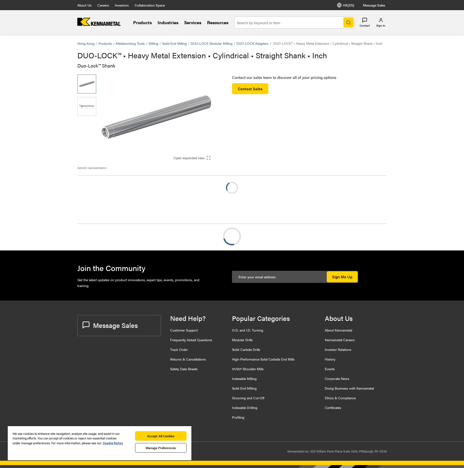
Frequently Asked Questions (191, 339)
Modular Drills (242, 339)
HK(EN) (348, 5)
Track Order (179, 349)
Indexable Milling (244, 378)
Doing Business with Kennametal (349, 388)
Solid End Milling (174, 43)
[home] (99, 24)
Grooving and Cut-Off (248, 397)
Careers (103, 5)
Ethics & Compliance (340, 397)
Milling (153, 43)
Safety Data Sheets (184, 368)
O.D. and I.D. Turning (247, 330)
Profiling (238, 417)
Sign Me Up (342, 276)
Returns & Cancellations (188, 359)
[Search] (348, 22)
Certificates (333, 407)
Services (192, 22)
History (330, 359)
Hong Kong (85, 43)
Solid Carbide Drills (246, 349)
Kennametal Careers (340, 339)
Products (142, 22)
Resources (217, 22)
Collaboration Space (150, 5)
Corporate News (337, 378)
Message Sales (374, 5)
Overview (95, 236)
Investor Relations (338, 349)
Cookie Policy (113, 443)
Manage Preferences (161, 447)
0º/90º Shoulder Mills (248, 368)
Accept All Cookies (160, 436)
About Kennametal (338, 330)
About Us (84, 5)
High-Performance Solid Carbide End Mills (263, 359)
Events (330, 368)
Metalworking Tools (130, 43)
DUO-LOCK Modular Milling (211, 43)
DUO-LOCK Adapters (252, 43)
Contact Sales (250, 88)
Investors (122, 5)
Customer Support (184, 330)
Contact (365, 25)
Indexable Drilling (244, 407)
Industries (168, 22)
